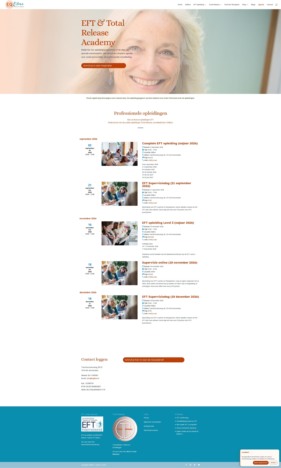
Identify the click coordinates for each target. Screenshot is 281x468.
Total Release (214, 5)
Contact (270, 5)
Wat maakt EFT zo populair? (187, 424)
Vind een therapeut (231, 5)
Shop (244, 5)
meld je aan (152, 160)
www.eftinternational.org (90, 444)
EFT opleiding (199, 5)
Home (180, 5)
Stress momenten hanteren (186, 428)
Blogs (253, 5)
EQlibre (188, 5)
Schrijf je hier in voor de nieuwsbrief (144, 359)
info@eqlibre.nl (93, 378)
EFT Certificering (182, 418)
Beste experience (260, 463)
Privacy (146, 418)
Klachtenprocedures (151, 430)
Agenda (261, 5)
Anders (273, 463)
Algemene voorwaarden (152, 422)
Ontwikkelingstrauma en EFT (187, 421)
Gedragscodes (149, 426)
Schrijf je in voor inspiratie (97, 65)
